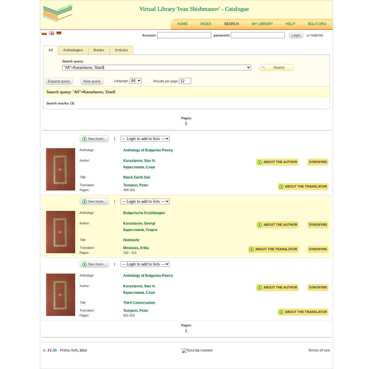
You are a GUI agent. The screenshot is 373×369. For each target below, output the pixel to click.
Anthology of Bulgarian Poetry (148, 150)
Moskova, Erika (136, 248)
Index (205, 24)
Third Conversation (139, 303)
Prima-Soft (69, 350)
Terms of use (319, 350)
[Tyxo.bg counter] (197, 350)
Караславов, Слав (139, 167)
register (316, 35)
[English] (51, 34)
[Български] (44, 34)
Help (290, 24)
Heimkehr (131, 240)
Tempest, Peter (135, 185)
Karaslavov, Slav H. (139, 161)
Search (231, 24)
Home (182, 24)
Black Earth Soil (136, 177)
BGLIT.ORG (317, 24)
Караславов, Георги (140, 230)
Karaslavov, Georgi (139, 223)
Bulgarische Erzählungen (144, 213)
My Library (262, 24)
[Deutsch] (58, 34)
